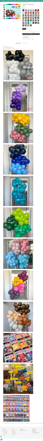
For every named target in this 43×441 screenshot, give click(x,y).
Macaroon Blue (26, 25)
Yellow (36, 15)
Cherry (38, 10)
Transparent (33, 10)
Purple (38, 18)
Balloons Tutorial (5, 431)
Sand (33, 18)
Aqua (31, 23)
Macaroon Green (26, 23)
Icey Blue (28, 25)
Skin (31, 18)
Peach (28, 15)
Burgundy (23, 13)
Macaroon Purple (23, 20)
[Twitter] (23, 430)
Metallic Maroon (26, 13)
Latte (28, 18)
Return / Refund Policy (14, 432)
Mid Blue (38, 23)
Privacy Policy (13, 433)
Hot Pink (33, 13)
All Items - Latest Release (19, 2)
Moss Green (33, 20)
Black (23, 10)
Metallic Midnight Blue (36, 23)
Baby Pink (36, 13)
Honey (33, 15)
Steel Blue (31, 25)
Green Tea (36, 20)
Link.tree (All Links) (5, 430)
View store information (25, 37)
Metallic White (31, 10)
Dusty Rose (28, 13)
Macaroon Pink (38, 13)
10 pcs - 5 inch (24, 29)
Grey (26, 10)
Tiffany (28, 23)
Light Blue (23, 25)
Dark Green (28, 20)
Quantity (23, 30)
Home (14, 2)
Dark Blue (33, 23)
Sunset (31, 15)
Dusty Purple (26, 20)
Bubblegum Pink (23, 15)
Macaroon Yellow (38, 15)
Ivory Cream (23, 18)
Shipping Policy (13, 431)
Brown (26, 18)
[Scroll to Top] (42, 437)
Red (36, 10)
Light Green (38, 20)
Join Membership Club (5, 433)
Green (31, 20)
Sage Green (23, 23)
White (28, 10)
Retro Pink (31, 13)
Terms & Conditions (14, 434)
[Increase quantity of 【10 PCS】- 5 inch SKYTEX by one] (25, 32)
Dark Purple (36, 18)
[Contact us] (1, 436)
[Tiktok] (24, 430)
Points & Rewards (5, 432)
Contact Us (13, 430)
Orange (26, 15)
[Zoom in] (19, 5)
